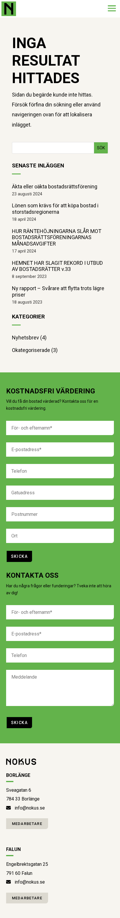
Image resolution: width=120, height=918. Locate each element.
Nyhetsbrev (25, 337)
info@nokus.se (30, 808)
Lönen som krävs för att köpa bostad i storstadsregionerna (55, 208)
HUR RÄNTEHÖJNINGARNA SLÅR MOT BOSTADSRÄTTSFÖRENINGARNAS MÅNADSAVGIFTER (56, 237)
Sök (101, 148)
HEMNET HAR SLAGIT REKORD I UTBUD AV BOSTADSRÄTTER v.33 (57, 266)
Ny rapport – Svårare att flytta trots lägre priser (58, 291)
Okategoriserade (31, 350)
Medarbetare (27, 823)
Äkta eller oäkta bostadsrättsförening (54, 186)
